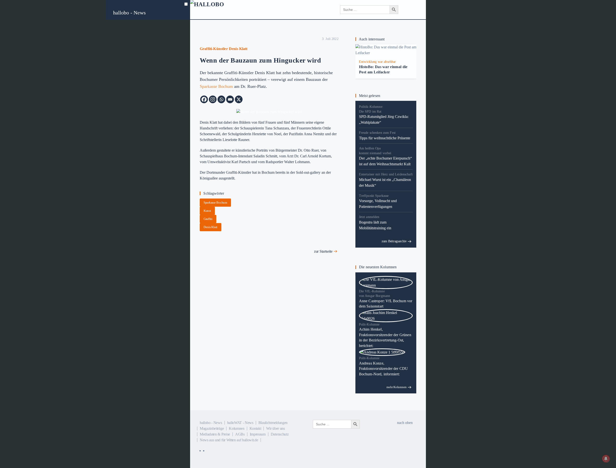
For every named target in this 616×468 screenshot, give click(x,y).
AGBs (240, 434)
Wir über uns (275, 428)
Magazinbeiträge (212, 428)
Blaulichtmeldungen (273, 423)
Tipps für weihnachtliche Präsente (384, 138)
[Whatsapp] (221, 99)
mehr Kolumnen (396, 387)
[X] (239, 99)
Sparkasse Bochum (216, 86)
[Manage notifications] (606, 458)
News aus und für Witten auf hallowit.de (229, 440)
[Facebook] (204, 99)
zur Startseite (323, 251)
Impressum (258, 434)
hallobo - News (129, 13)
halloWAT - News (240, 423)
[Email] (230, 99)
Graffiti (208, 219)
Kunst (207, 210)
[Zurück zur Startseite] (219, 9)
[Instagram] (213, 99)
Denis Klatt (211, 227)
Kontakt (255, 428)
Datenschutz (280, 434)
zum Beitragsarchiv (394, 241)
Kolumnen (236, 428)
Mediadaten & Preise (215, 434)
